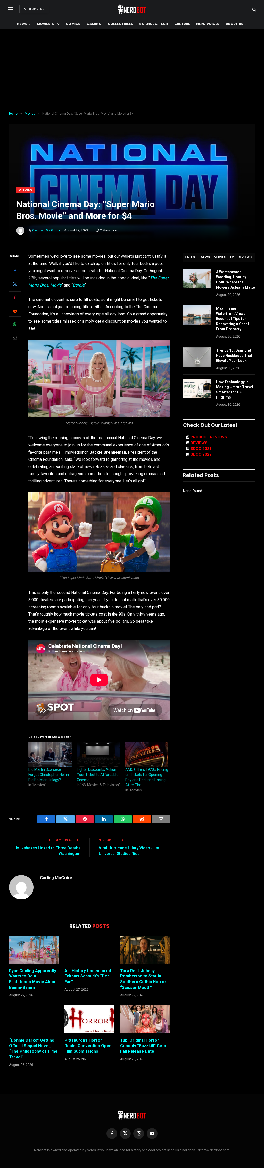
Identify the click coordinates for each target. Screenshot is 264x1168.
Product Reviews (209, 437)
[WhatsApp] (15, 324)
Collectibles (120, 24)
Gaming (94, 24)
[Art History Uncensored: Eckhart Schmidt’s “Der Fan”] (89, 950)
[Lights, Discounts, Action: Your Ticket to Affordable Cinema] (98, 754)
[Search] (253, 9)
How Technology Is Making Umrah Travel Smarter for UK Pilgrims (234, 389)
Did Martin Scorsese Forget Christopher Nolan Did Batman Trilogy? (48, 774)
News (22, 24)
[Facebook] (15, 270)
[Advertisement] (132, 70)
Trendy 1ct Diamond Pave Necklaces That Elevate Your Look (234, 355)
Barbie (78, 285)
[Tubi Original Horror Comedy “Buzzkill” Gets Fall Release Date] (145, 1019)
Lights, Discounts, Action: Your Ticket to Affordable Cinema (97, 774)
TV (232, 257)
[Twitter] (15, 284)
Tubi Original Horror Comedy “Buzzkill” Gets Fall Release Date (143, 1046)
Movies (25, 190)
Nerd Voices (207, 24)
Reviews (245, 257)
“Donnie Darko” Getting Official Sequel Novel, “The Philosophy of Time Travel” (33, 1048)
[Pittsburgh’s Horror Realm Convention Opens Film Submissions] (89, 1019)
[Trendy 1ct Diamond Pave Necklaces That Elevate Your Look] (197, 357)
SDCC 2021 (201, 448)
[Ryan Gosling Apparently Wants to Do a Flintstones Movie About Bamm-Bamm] (34, 950)
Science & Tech (153, 24)
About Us (235, 24)
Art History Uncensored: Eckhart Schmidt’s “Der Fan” (88, 976)
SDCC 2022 (201, 454)
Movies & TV (48, 24)
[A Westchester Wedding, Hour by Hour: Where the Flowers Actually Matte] (197, 278)
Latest (191, 257)
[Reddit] (15, 311)
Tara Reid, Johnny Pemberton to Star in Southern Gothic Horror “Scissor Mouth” (143, 979)
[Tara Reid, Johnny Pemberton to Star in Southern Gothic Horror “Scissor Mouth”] (145, 950)
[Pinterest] (15, 297)
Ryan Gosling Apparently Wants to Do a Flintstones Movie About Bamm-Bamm (33, 979)
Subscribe (34, 9)
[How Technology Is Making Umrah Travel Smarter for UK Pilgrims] (197, 388)
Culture (182, 24)
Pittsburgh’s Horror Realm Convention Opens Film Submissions (89, 1046)
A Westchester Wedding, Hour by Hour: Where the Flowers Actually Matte (235, 279)
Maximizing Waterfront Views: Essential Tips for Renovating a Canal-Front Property (233, 318)
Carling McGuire (46, 230)
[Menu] (10, 9)
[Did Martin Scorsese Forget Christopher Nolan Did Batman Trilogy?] (50, 754)
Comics (73, 24)
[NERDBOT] (132, 9)
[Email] (15, 337)
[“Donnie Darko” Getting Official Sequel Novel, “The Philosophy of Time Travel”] (34, 1019)
